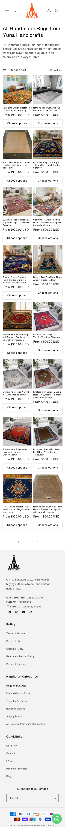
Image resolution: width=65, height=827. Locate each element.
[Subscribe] (54, 798)
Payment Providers (16, 768)
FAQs (9, 761)
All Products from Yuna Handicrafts (25, 724)
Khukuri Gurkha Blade (18, 693)
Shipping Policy (14, 648)
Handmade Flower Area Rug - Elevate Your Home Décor (47, 109)
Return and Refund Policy (20, 656)
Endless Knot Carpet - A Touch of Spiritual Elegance (46, 335)
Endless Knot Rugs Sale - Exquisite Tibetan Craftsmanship (15, 452)
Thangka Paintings (16, 701)
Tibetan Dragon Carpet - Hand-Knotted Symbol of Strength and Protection (15, 280)
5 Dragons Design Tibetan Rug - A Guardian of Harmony (17, 109)
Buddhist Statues (15, 708)
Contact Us (12, 753)
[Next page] (46, 541)
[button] (7, 10)
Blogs (9, 776)
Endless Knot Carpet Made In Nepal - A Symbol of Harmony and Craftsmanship (47, 394)
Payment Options (15, 664)
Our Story (11, 745)
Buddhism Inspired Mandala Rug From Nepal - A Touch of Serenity (16, 222)
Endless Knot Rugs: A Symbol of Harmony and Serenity (17, 393)
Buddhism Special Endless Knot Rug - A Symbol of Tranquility (46, 452)
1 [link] (18, 541)
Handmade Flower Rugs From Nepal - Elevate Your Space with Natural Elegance (47, 509)
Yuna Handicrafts (26, 825)
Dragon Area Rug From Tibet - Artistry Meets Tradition (47, 278)
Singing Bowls (14, 716)
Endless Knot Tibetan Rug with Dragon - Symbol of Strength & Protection (15, 337)
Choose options (17, 123)
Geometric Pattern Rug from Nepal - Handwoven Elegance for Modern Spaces (47, 222)
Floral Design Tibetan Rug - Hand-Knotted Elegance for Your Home (16, 509)
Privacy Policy (14, 641)
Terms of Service (15, 633)
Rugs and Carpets (16, 685)
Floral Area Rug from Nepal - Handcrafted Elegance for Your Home (16, 165)
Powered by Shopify (44, 825)
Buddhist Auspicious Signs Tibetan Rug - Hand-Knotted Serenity (46, 165)
